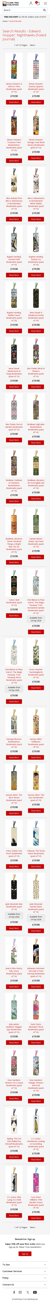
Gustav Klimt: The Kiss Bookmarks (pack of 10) (36, 797)
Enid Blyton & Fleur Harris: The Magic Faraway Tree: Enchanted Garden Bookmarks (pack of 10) (36, 606)
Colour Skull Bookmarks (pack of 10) (14, 602)
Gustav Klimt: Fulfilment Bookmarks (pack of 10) (36, 743)
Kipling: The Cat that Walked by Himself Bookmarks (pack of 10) (14, 1142)
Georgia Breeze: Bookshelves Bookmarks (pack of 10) (14, 743)
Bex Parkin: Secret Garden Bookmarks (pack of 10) (14, 427)
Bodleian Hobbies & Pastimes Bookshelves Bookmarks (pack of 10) (14, 485)
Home (5, 21)
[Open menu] (45, 3)
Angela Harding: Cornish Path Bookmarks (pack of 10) (14, 260)
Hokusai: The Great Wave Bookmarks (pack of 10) (36, 853)
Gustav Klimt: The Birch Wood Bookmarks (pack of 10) (14, 799)
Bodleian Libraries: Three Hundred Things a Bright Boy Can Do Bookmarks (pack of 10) (14, 545)
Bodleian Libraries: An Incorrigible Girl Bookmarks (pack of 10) (36, 484)
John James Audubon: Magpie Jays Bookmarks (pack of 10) (14, 1028)
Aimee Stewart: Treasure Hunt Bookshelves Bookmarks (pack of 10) (14, 144)
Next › (33, 45)
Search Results (15, 21)
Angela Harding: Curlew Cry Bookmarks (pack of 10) (36, 260)
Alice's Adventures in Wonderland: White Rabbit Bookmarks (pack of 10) (36, 203)
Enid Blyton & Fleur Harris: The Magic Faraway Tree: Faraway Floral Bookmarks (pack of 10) (14, 676)
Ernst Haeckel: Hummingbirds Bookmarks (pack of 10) (36, 673)
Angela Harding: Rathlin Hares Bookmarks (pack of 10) (14, 316)
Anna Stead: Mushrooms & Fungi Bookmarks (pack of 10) (14, 372)
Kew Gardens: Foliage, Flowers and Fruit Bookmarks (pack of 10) (36, 1085)
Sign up (25, 1253)
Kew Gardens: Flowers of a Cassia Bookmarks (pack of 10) (14, 1084)
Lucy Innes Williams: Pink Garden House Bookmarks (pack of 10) (36, 1202)
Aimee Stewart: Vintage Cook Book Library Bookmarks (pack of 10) (36, 143)
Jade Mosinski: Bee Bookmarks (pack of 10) (14, 907)
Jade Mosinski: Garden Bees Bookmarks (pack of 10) (36, 908)
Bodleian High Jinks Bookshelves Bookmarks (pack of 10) (36, 428)
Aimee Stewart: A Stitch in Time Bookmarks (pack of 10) (14, 87)
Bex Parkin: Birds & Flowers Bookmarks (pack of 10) (36, 372)
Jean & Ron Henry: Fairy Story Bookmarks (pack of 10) (14, 972)
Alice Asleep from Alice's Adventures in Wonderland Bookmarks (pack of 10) (14, 203)
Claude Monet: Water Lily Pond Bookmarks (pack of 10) (36, 542)
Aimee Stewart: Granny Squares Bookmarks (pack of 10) (36, 87)
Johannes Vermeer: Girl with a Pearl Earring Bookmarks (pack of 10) (36, 972)
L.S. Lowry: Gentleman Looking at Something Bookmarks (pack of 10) (36, 1143)
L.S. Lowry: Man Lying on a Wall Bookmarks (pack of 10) (14, 1201)
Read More (14, 102)
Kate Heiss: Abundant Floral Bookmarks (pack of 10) (36, 1028)
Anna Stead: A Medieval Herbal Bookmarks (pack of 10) (36, 316)
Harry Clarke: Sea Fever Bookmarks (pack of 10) (14, 853)
